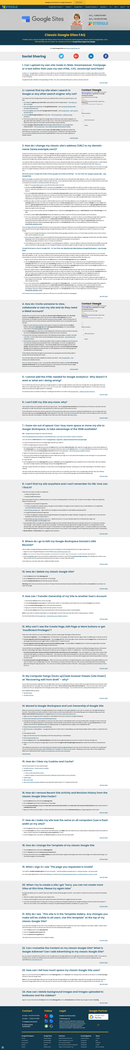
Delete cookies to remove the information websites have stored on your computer (50, 775)
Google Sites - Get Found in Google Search (44, 131)
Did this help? (104, 83)
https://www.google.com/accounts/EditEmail (38, 727)
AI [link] (110, 7)
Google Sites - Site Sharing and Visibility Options (75, 451)
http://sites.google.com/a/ (33, 519)
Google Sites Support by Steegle (83, 42)
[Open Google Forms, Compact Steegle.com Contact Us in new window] (106, 90)
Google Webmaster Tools (39, 185)
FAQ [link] (115, 7)
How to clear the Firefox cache (34, 773)
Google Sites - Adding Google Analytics (82, 391)
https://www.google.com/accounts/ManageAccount (40, 718)
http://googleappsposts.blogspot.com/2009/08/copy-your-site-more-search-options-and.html (52, 436)
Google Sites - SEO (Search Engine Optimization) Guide (53, 127)
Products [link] (68, 7)
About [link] (122, 7)
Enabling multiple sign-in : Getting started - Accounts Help (79, 871)
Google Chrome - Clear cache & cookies (36, 768)
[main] (98, 17)
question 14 (84, 664)
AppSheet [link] (103, 7)
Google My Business (67, 106)
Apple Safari (27, 777)
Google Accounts (52, 319)
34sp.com (98, 164)
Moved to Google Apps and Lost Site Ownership (55, 751)
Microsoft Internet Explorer (32, 782)
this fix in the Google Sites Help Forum (64, 714)
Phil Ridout (49, 874)
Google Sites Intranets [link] (55, 7)
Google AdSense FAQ (35, 960)
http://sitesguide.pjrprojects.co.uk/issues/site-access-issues (78, 874)
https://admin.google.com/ (62, 552)
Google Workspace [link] (91, 7)
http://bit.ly (73, 415)
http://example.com (61, 189)
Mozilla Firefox (28, 693)
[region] (65, 2)
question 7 (86, 613)
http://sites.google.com (32, 510)
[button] (128, 7)
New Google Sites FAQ (73, 48)
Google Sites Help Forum (62, 411)
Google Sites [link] (78, 7)
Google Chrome (28, 695)
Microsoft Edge (28, 780)
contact (82, 903)
